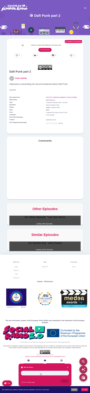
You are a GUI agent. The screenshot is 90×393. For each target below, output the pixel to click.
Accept (84, 389)
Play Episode (45, 49)
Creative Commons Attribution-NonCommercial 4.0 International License (45, 356)
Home (16, 266)
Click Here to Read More (42, 389)
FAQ (16, 274)
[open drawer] (85, 8)
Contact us (16, 277)
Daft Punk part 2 (50, 100)
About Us (16, 270)
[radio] (83, 377)
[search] (83, 361)
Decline (74, 389)
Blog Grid (45, 266)
